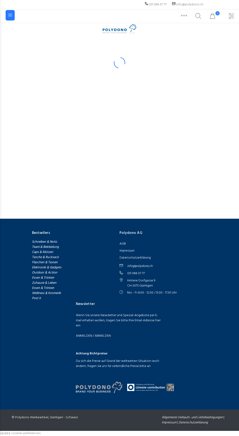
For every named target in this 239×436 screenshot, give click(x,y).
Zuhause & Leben (44, 283)
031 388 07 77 (157, 4)
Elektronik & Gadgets (46, 267)
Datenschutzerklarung (193, 422)
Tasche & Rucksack (45, 257)
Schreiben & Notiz (44, 242)
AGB (123, 243)
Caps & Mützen (42, 252)
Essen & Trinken (43, 277)
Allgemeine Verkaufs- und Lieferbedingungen (193, 417)
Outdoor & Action (44, 272)
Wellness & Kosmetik (46, 293)
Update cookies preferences (20, 433)
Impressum (127, 250)
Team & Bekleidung (45, 247)
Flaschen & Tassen (45, 262)
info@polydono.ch (189, 4)
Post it (36, 298)
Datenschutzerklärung (135, 257)
